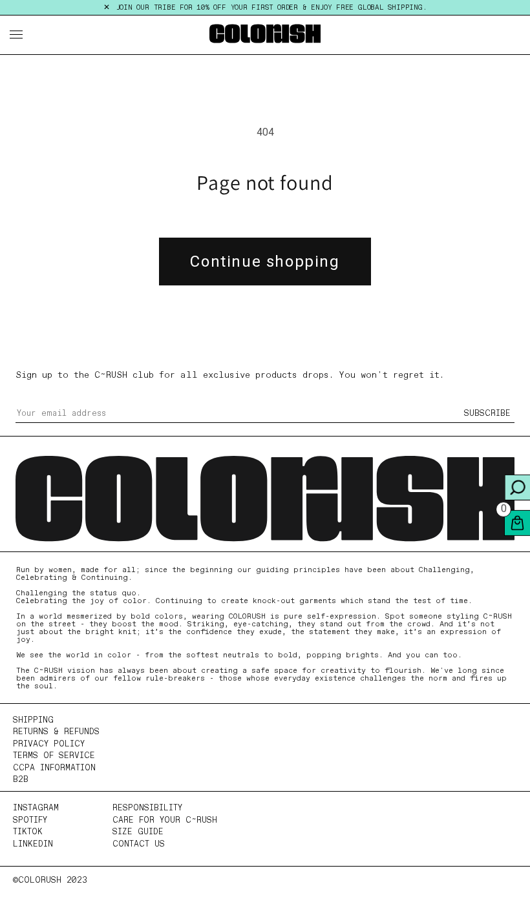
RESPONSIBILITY (147, 808)
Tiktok (28, 832)
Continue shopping (264, 261)
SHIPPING (33, 720)
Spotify (30, 820)
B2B (20, 779)
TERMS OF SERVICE (54, 755)
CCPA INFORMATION (54, 768)
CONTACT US (138, 844)
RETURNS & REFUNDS (56, 731)
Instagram (36, 808)
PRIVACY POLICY (49, 744)
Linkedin (33, 844)
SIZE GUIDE (138, 832)
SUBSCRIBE (487, 413)
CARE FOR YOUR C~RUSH (164, 820)
